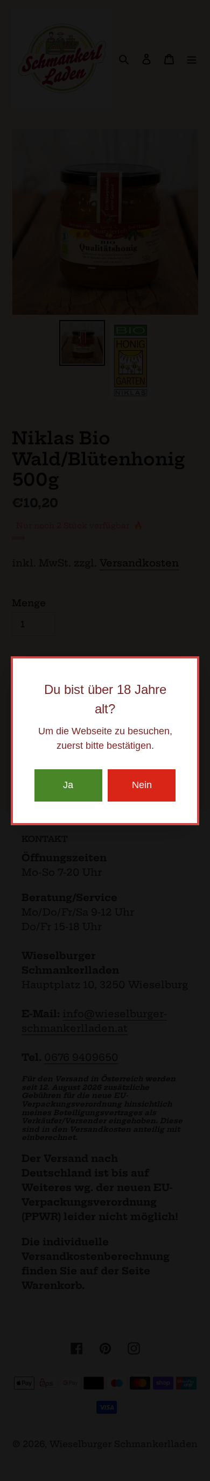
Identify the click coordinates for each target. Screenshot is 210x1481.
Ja (68, 785)
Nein (142, 785)
